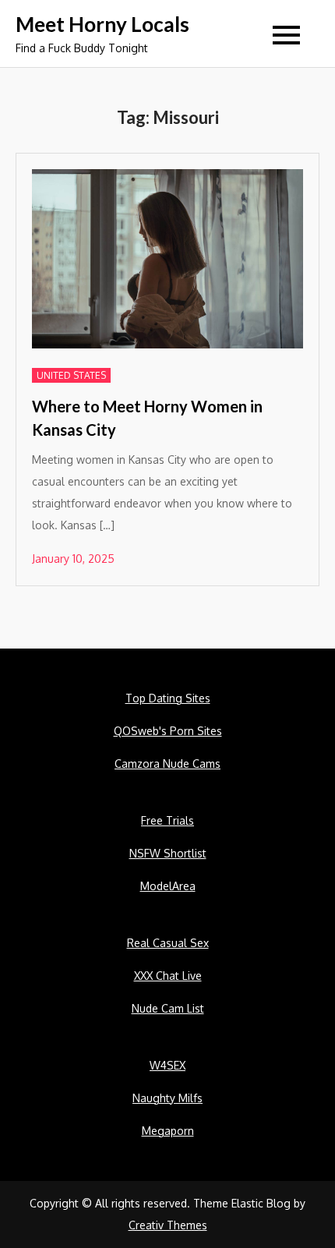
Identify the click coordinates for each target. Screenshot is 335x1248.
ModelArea (168, 886)
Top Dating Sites (167, 698)
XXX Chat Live (168, 975)
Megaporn (168, 1130)
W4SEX (167, 1065)
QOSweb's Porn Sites (168, 730)
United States (71, 375)
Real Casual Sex (168, 942)
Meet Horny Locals (102, 24)
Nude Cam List (168, 1008)
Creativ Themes (168, 1225)
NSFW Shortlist (167, 853)
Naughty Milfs (167, 1098)
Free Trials (167, 820)
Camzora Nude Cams (167, 763)
